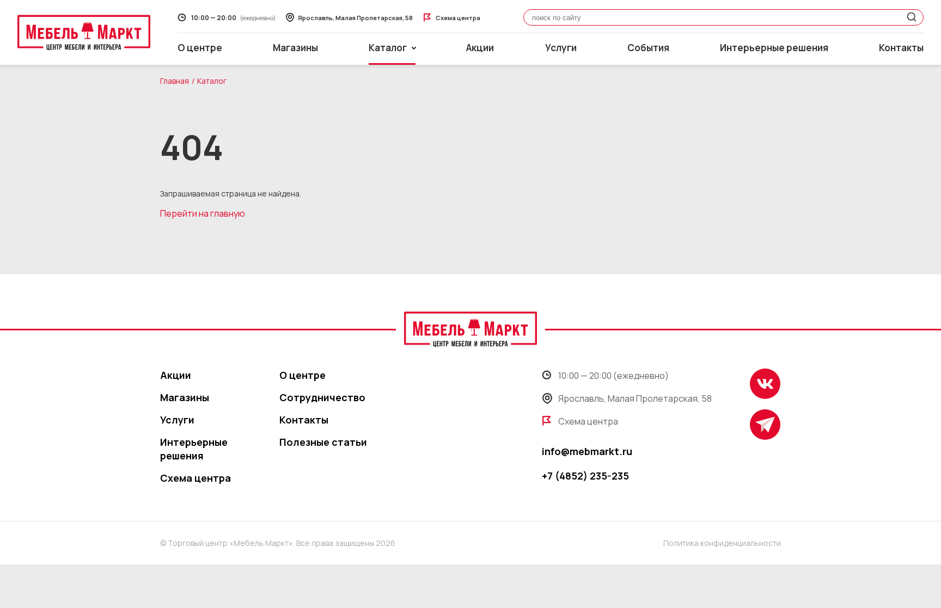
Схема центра (195, 477)
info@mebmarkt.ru (587, 451)
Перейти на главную (202, 213)
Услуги (561, 47)
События (648, 47)
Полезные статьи (323, 442)
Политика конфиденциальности (722, 543)
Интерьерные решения (774, 47)
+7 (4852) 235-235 (585, 475)
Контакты (901, 47)
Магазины (295, 47)
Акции (480, 47)
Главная (174, 81)
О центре (200, 47)
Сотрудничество (322, 397)
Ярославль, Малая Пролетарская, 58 (635, 398)
